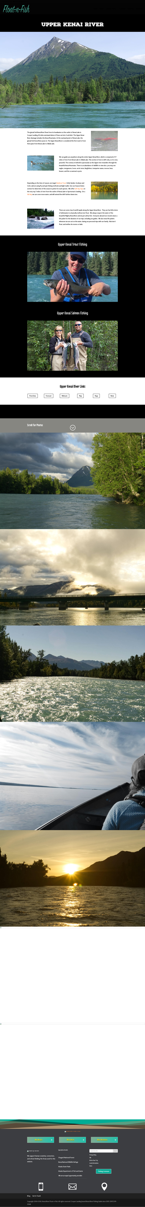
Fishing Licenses (103, 1171)
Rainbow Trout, (61, 183)
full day (29, 194)
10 (78, 297)
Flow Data (32, 396)
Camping (131, 9)
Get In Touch (36, 1196)
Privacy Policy (92, 1155)
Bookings (139, 9)
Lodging (122, 9)
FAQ (90, 1157)
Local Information (93, 1163)
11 (79, 297)
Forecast (48, 396)
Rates (90, 1166)
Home (95, 9)
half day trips (79, 189)
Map (80, 396)
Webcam (64, 396)
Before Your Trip (93, 1160)
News (112, 396)
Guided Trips (111, 9)
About (102, 9)
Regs (96, 396)
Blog (28, 1196)
